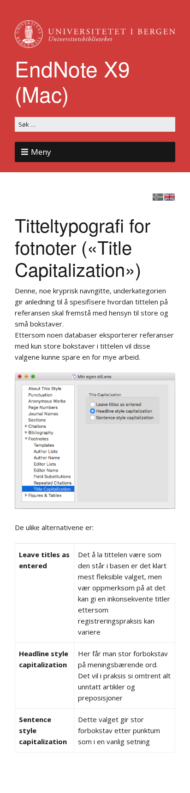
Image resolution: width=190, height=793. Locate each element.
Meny (41, 151)
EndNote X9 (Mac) (72, 81)
